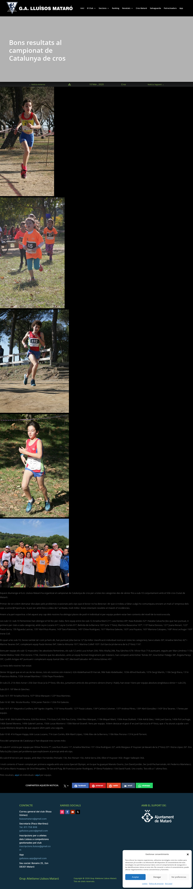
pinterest (99, 785)
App (181, 8)
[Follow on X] (78, 812)
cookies (145, 883)
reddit (115, 785)
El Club (90, 8)
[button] (187, 854)
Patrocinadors (170, 8)
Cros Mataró (141, 8)
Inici (82, 8)
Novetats (126, 8)
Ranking (115, 8)
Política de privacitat (156, 883)
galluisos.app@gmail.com (33, 858)
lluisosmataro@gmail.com (33, 818)
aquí (17, 774)
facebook (82, 785)
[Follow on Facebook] (67, 812)
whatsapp (146, 785)
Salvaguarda (155, 8)
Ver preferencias (178, 877)
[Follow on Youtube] (73, 812)
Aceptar (135, 877)
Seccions (102, 8)
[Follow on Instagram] (62, 812)
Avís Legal (168, 883)
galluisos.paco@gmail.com (33, 830)
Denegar (157, 877)
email (130, 785)
